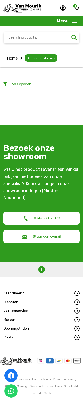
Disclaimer (44, 379)
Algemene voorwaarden (20, 379)
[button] (41, 293)
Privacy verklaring (64, 379)
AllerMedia (45, 393)
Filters (19, 84)
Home (12, 58)
